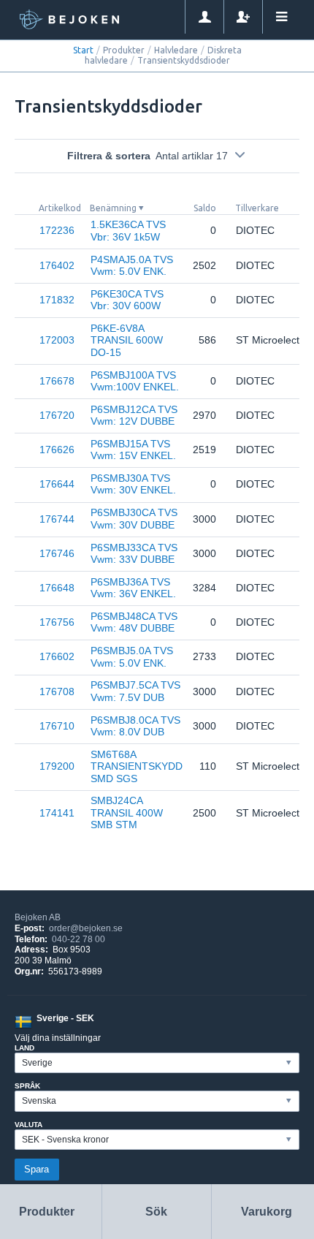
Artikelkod (60, 208)
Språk (27, 1086)
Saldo (205, 208)
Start (83, 50)
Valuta (28, 1125)
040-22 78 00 (78, 939)
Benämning (113, 208)
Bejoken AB (38, 917)
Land (24, 1048)
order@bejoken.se (86, 928)
